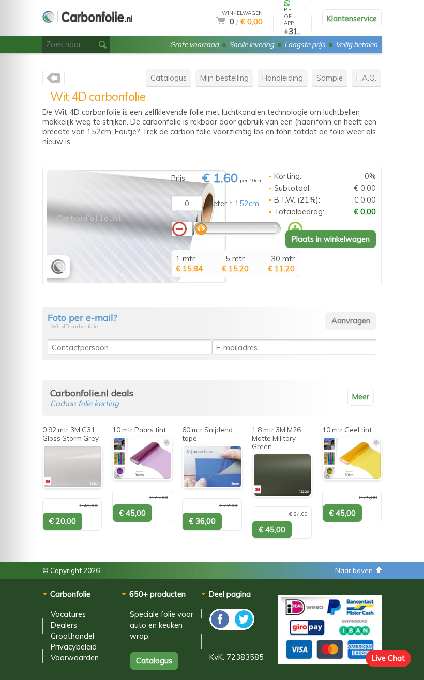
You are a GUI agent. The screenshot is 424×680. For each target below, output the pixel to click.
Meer (360, 396)
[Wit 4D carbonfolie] (136, 280)
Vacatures (68, 614)
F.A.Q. (366, 78)
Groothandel (72, 636)
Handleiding (282, 78)
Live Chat (388, 658)
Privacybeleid (74, 647)
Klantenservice (352, 18)
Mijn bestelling (224, 78)
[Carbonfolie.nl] (53, 80)
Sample (329, 78)
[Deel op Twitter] (243, 627)
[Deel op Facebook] (220, 627)
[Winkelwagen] (220, 21)
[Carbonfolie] (87, 32)
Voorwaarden (75, 657)
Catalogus (168, 78)
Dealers (64, 625)
